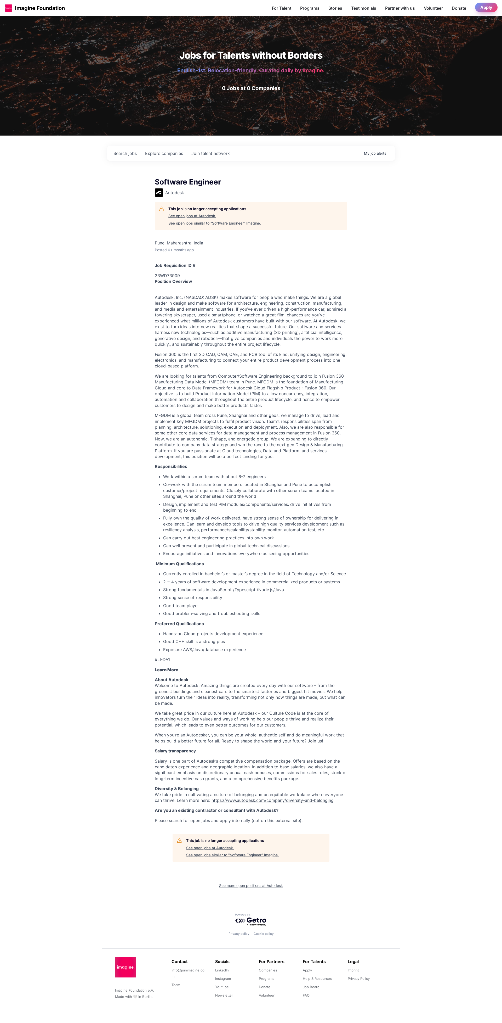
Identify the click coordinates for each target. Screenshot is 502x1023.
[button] (8, 8)
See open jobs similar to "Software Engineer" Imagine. (214, 223)
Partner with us (400, 8)
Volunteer (433, 8)
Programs (310, 8)
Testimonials (363, 8)
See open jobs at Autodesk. (192, 216)
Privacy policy (239, 934)
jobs (125, 153)
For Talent (281, 8)
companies (164, 153)
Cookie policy (264, 934)
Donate (459, 8)
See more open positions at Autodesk (251, 885)
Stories (335, 8)
